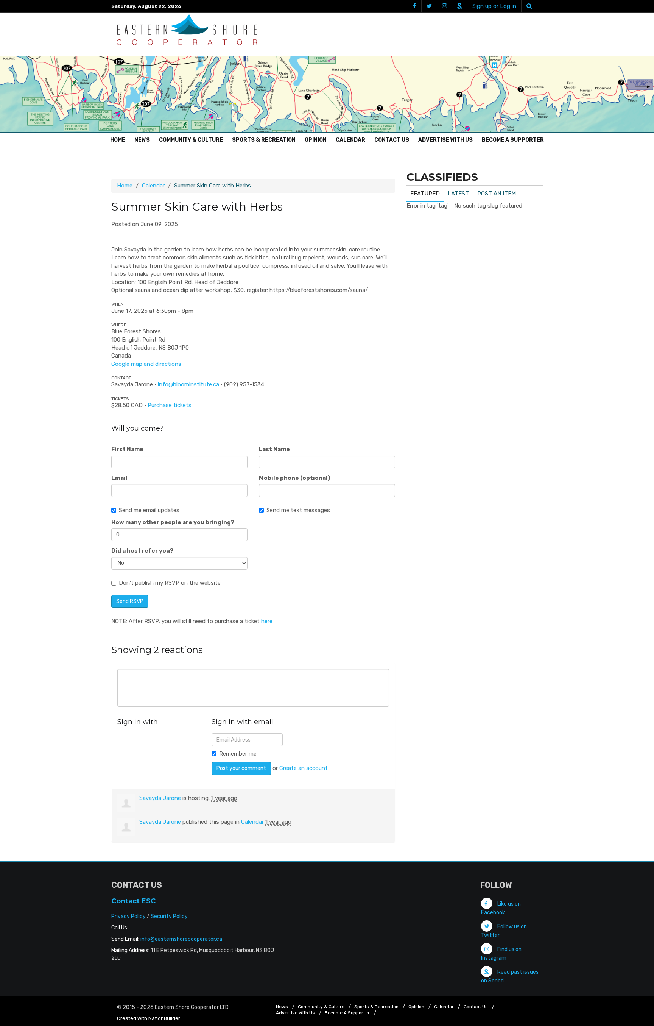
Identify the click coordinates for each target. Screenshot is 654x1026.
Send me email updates (149, 510)
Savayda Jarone (160, 798)
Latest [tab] (458, 193)
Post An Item (496, 193)
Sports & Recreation (264, 140)
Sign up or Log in (494, 6)
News (142, 140)
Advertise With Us (445, 140)
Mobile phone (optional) (294, 478)
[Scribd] (459, 6)
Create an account (303, 768)
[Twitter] (429, 6)
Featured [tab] (425, 193)
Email (119, 478)
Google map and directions (146, 364)
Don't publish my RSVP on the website (170, 582)
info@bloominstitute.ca (188, 384)
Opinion (316, 140)
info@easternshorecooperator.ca (181, 939)
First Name (127, 449)
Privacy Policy (128, 916)
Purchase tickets (170, 405)
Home (119, 139)
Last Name (274, 449)
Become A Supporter (513, 140)
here (266, 621)
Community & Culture (191, 140)
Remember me (238, 753)
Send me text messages (298, 510)
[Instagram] (444, 6)
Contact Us (391, 140)
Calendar (350, 140)
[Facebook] (414, 6)
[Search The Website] (529, 6)
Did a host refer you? (142, 550)
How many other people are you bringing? (172, 522)
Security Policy (169, 916)
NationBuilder (164, 1018)
